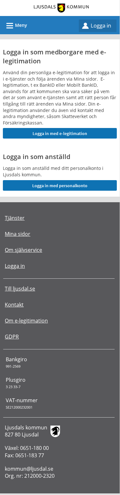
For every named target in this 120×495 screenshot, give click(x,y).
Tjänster (15, 217)
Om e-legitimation (26, 320)
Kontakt (14, 304)
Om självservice (23, 249)
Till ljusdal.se (20, 288)
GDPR (12, 336)
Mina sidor (17, 233)
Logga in (101, 25)
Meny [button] (15, 25)
